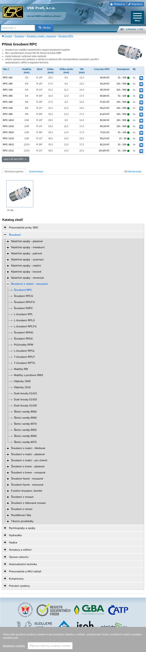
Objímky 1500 (22, 381)
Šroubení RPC (65, 36)
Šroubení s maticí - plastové (28, 454)
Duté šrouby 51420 (25, 399)
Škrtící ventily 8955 (25, 430)
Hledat (46, 27)
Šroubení (19, 36)
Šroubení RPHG (23, 332)
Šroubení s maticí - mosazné (41, 36)
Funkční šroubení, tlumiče (26, 490)
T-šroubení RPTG (24, 363)
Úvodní (8, 36)
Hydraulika (15, 535)
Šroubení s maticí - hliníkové (28, 448)
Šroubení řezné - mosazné (27, 478)
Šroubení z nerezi (21, 509)
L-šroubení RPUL (24, 350)
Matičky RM (21, 369)
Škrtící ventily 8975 (25, 442)
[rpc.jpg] (19, 194)
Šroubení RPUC (23, 338)
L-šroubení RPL (23, 314)
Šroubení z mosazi (22, 496)
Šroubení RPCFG (24, 302)
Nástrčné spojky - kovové (26, 271)
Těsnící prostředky (22, 521)
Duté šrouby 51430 (25, 405)
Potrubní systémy (19, 585)
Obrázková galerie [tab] (13, 171)
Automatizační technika (23, 564)
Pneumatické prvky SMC (23, 227)
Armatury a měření (20, 549)
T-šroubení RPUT (24, 356)
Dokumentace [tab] (36, 171)
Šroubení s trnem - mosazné (28, 472)
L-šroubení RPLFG (25, 326)
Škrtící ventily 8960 (25, 417)
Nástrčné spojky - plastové (27, 241)
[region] (73, 639)
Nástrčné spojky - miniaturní (28, 247)
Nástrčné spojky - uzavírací (27, 259)
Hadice (13, 542)
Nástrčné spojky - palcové (26, 253)
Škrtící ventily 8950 (25, 411)
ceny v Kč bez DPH (14, 159)
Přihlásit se (119, 4)
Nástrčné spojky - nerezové (27, 277)
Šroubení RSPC (23, 308)
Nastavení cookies (14, 645)
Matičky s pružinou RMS (28, 375)
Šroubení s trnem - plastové (27, 466)
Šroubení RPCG (23, 296)
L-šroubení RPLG (24, 320)
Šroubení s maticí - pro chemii (29, 460)
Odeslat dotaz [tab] (134, 171)
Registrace (137, 4)
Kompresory (16, 578)
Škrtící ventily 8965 (25, 436)
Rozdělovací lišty (21, 515)
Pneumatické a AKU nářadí (25, 571)
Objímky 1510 (22, 387)
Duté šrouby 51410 (25, 393)
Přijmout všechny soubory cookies (50, 645)
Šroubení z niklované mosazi (28, 503)
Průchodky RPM (23, 344)
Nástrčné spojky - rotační (26, 265)
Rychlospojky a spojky (22, 528)
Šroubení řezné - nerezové (27, 484)
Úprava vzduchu (19, 556)
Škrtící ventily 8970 (25, 423)
